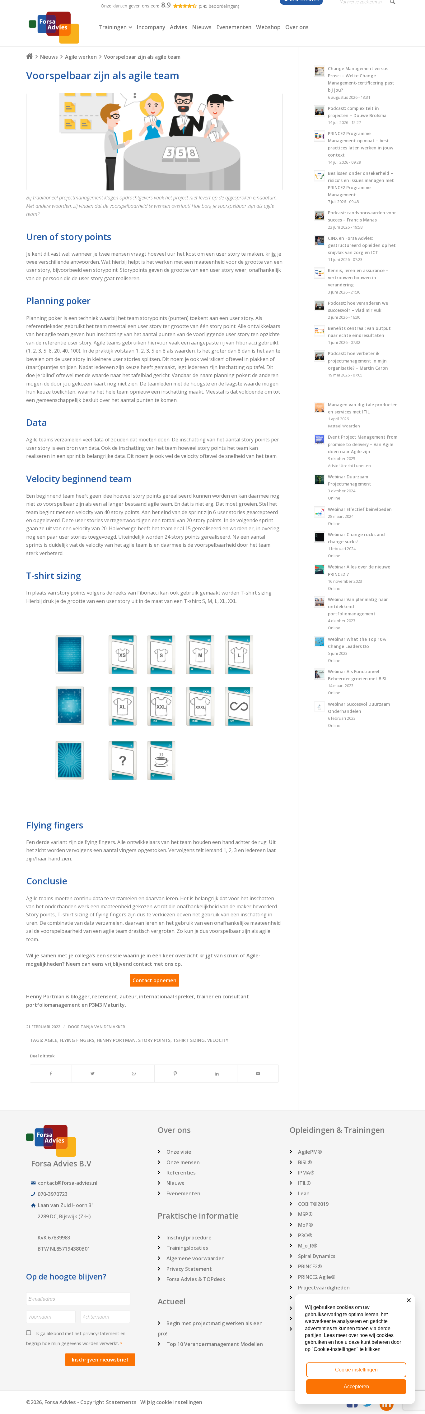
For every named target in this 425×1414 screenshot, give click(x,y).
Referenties (181, 1172)
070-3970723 (53, 1194)
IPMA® (306, 1172)
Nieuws (49, 56)
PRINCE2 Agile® (316, 1277)
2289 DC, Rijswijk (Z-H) (64, 1216)
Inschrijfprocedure (189, 1237)
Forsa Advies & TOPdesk (195, 1279)
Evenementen (183, 1193)
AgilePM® (310, 1151)
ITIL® (304, 1183)
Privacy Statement (189, 1269)
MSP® (305, 1214)
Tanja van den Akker (103, 1026)
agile (50, 1040)
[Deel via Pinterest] (175, 1073)
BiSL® (305, 1162)
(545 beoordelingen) (219, 6)
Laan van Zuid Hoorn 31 (66, 1205)
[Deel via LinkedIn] (216, 1073)
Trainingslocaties (187, 1247)
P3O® (305, 1235)
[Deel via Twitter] (92, 1073)
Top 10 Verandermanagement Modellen (214, 1344)
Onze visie (178, 1151)
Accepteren (356, 1386)
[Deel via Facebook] (51, 1073)
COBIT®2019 (313, 1204)
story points (154, 1040)
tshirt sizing (189, 1040)
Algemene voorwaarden (195, 1258)
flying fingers (77, 1040)
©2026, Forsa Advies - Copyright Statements (81, 1402)
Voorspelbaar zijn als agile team (102, 75)
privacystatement (101, 1333)
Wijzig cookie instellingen (171, 1402)
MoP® (305, 1224)
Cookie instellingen (356, 1369)
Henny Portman (116, 1040)
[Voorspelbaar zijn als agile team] (154, 141)
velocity (217, 1040)
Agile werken (81, 56)
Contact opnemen (154, 980)
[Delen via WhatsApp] (133, 1073)
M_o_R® (307, 1245)
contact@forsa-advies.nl (67, 1182)
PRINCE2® (310, 1266)
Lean (304, 1193)
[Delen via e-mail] (257, 1073)
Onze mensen (183, 1162)
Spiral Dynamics (316, 1256)
